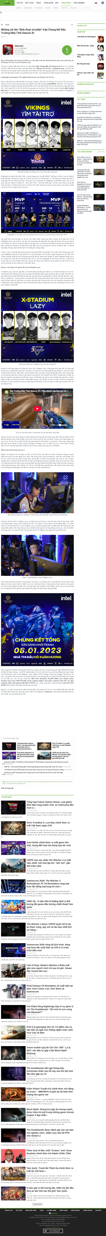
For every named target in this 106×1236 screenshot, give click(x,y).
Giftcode (19, 1210)
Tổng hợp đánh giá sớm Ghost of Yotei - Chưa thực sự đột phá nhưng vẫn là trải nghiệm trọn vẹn (84, 173)
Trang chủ (9, 1210)
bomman (13, 781)
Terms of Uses (50, 1227)
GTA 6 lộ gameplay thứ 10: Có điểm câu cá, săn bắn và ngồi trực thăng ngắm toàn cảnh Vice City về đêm (50, 1030)
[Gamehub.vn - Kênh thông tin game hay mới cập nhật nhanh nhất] (7, 2)
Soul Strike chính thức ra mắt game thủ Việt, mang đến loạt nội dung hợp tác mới (25, 755)
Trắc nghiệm (78, 3)
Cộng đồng (66, 3)
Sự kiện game (51, 1210)
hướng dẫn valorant (33, 781)
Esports (98, 1210)
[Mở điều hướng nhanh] (72, 24)
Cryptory (64, 8)
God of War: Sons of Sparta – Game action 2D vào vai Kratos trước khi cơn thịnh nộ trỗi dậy (84, 161)
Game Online (87, 1210)
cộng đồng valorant (44, 781)
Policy (58, 1227)
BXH (56, 3)
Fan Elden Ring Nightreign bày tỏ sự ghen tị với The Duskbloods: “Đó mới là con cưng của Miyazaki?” (50, 1009)
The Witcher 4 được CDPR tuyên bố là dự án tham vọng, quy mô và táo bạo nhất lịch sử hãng (34, 770)
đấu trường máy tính (55, 781)
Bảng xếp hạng (31, 1210)
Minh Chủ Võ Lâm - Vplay (85, 46)
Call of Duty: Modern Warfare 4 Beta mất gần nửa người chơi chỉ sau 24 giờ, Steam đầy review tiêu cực (49, 968)
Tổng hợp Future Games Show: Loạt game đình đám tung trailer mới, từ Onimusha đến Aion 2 (26, 746)
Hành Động (23, 48)
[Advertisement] (37, 719)
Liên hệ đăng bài (54, 1231)
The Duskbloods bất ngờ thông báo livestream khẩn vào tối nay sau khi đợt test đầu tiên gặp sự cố (50, 1071)
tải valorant (24, 781)
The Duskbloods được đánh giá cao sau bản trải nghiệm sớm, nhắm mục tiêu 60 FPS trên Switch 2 (50, 1133)
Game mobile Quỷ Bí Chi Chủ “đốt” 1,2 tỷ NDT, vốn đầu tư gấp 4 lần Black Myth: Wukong (48, 1050)
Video (38, 3)
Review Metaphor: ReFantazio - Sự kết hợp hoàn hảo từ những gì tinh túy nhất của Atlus (84, 209)
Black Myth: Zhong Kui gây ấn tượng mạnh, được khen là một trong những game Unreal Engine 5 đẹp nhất (50, 1112)
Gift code (29, 3)
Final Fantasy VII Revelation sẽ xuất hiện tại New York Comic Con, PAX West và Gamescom (50, 988)
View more (37, 1204)
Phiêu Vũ (3, 37)
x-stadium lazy (21, 783)
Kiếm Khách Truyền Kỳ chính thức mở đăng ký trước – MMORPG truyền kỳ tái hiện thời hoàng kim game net (50, 1091)
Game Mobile (75, 1210)
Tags (3, 781)
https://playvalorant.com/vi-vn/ (30, 54)
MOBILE (19, 8)
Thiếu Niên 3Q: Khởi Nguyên (86, 37)
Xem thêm (101, 152)
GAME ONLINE (28, 8)
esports (8, 781)
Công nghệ (48, 3)
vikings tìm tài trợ (12, 783)
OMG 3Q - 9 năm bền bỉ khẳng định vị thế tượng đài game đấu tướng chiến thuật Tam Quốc (33, 767)
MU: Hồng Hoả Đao (83, 64)
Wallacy (73, 8)
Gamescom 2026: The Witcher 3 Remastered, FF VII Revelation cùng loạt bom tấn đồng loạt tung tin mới (48, 883)
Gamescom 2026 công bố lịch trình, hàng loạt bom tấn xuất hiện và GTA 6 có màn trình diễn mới (48, 947)
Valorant (19, 46)
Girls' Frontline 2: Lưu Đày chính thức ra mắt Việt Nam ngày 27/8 (61, 745)
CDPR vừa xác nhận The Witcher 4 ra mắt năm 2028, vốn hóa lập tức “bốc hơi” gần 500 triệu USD (61, 755)
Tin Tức (20, 3)
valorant (18, 781)
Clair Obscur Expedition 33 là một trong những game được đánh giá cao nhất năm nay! (84, 186)
